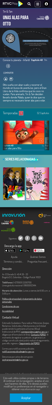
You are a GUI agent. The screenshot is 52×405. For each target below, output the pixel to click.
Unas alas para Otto (12, 148)
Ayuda (14, 256)
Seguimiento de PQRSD (29, 343)
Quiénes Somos (38, 256)
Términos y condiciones (15, 261)
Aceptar (26, 398)
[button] (45, 137)
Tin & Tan (7, 11)
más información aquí (30, 389)
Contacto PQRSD (38, 334)
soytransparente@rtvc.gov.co (15, 359)
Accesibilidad (8, 311)
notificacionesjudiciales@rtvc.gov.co (18, 351)
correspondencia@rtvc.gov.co (34, 331)
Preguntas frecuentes (38, 261)
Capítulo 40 (8, 145)
